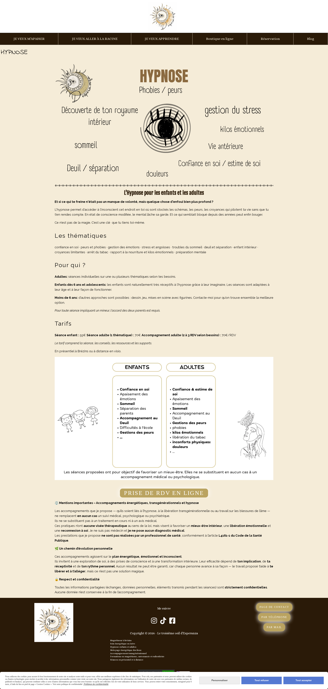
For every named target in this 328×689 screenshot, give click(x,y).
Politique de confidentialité (95, 684)
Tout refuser (262, 680)
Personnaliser (219, 680)
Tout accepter (304, 680)
